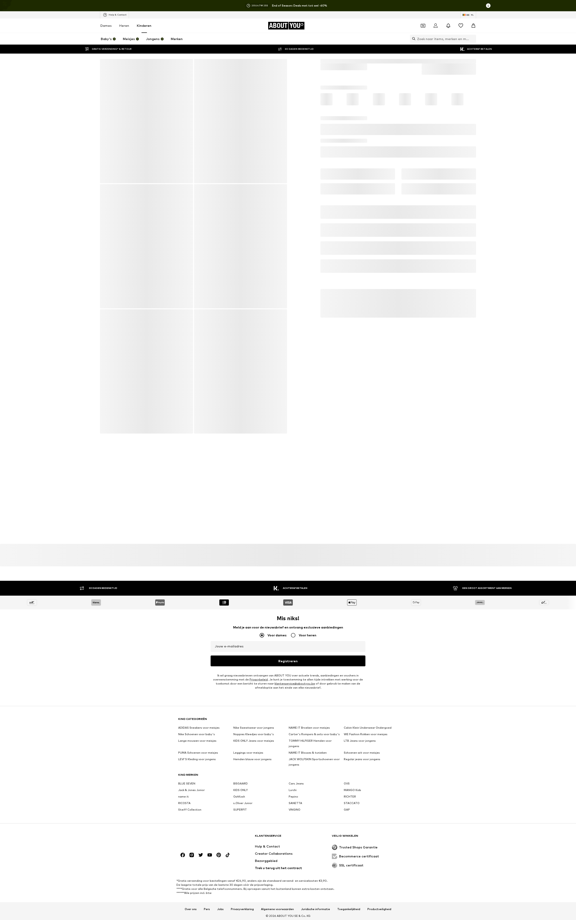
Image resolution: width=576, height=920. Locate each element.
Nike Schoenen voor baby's (196, 665)
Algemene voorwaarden (277, 846)
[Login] (435, 25)
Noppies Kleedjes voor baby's (253, 665)
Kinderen (144, 25)
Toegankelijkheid (348, 846)
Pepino (293, 728)
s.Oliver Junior (242, 734)
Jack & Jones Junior (191, 721)
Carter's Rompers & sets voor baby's (314, 665)
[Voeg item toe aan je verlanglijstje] (153, 373)
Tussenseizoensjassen (454, 61)
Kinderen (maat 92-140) (370, 61)
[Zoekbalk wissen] (472, 39)
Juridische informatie (315, 846)
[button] (398, 104)
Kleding (398, 61)
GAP (347, 741)
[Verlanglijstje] (461, 25)
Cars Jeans (296, 715)
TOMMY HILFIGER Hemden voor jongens (310, 674)
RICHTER (350, 728)
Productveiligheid (379, 846)
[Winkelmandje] (473, 25)
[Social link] (182, 791)
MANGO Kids (352, 721)
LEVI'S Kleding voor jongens (197, 690)
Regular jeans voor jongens (362, 690)
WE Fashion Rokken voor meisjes (365, 665)
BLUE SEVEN (186, 715)
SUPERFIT (240, 741)
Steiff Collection (189, 741)
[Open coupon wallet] (423, 25)
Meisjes (343, 61)
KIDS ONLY (240, 721)
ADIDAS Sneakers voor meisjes (199, 659)
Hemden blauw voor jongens (252, 690)
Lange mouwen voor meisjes (197, 672)
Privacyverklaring (242, 846)
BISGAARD (240, 715)
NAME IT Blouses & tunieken (308, 684)
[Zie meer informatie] (130, 470)
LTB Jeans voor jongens (360, 672)
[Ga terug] (106, 65)
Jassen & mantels (421, 61)
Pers (207, 846)
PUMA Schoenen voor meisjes (198, 684)
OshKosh (239, 728)
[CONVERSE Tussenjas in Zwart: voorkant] (146, 121)
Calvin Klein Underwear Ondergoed (368, 659)
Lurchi (293, 721)
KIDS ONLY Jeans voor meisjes (253, 672)
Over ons (191, 846)
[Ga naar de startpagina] (202, 775)
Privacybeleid (259, 611)
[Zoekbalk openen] (412, 39)
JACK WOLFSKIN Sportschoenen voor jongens (314, 693)
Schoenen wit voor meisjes (362, 684)
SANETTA (295, 734)
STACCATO (352, 734)
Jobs (220, 846)
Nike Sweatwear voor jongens (253, 659)
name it (183, 728)
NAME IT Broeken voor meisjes (309, 659)
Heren (124, 25)
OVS (347, 715)
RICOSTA (184, 734)
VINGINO (294, 741)
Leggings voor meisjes (248, 684)
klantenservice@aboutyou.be (294, 615)
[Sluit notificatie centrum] (448, 25)
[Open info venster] (488, 5)
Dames (106, 25)
